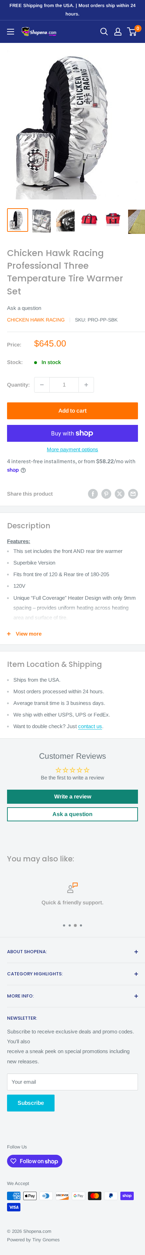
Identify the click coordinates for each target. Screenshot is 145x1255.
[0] (132, 31)
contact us (90, 726)
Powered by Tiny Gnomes (33, 1239)
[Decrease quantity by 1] (41, 384)
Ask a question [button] (72, 814)
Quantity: (18, 385)
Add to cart (72, 411)
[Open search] (104, 32)
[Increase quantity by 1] (86, 384)
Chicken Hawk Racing (36, 320)
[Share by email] (133, 494)
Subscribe (31, 1103)
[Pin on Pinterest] (106, 494)
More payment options (72, 449)
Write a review (72, 796)
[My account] (117, 32)
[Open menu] (10, 31)
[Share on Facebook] (93, 494)
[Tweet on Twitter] (120, 494)
